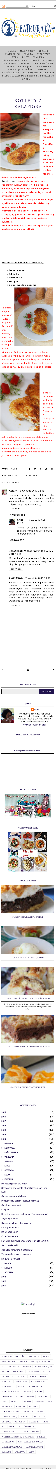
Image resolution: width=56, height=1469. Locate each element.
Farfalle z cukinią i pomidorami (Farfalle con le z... (25, 1241)
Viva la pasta (8, 1361)
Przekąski (25, 66)
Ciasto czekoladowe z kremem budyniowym (28, 1046)
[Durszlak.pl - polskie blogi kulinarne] (28, 1304)
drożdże (19, 1356)
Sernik (43, 51)
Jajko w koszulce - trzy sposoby (28, 958)
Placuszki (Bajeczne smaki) (14, 1183)
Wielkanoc (18, 1371)
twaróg (27, 1366)
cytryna (6, 1422)
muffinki (16, 1402)
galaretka (7, 1376)
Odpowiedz (16, 509)
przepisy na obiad (27, 591)
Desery (9, 66)
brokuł (41, 1437)
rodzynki (25, 1417)
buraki (38, 1391)
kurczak (20, 1407)
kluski (30, 1397)
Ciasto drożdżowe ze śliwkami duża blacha (28, 998)
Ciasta (28, 54)
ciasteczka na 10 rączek (30, 1442)
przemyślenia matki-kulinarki (18, 1437)
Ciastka (38, 57)
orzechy (21, 1376)
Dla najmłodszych (15, 63)
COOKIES (42, 69)
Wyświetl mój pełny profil (35, 724)
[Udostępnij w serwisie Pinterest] (52, 469)
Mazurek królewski (10, 1259)
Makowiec (12, 54)
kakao (5, 1371)
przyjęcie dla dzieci (41, 1361)
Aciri (20, 520)
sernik (43, 1376)
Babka (35, 60)
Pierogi (48, 60)
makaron (7, 1356)
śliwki (27, 1402)
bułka (33, 1376)
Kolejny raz (8, 181)
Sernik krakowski (9, 1245)
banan (27, 1391)
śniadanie (29, 1427)
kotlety (19, 475)
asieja (13, 491)
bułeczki (6, 1452)
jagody (19, 1397)
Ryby (15, 57)
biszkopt (46, 1371)
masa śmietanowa (11, 1391)
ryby (45, 1422)
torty (21, 1387)
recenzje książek (43, 1366)
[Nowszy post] (2, 669)
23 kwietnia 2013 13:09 (37, 578)
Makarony (27, 51)
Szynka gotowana (10, 1218)
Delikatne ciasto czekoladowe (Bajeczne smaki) (24, 1214)
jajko (4, 1402)
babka (40, 1412)
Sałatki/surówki (14, 60)
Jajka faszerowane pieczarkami (17, 1250)
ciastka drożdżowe (12, 1447)
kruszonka (21, 1381)
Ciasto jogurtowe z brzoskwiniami (27, 1087)
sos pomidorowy (10, 1412)
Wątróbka (43, 66)
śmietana (39, 1402)
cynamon (7, 1397)
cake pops (20, 1452)
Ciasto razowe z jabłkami (13, 1196)
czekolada (33, 1356)
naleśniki (34, 1422)
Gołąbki (5, 1209)
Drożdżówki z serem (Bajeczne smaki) (20, 1200)
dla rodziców (35, 1387)
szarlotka (43, 1397)
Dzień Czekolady (9, 1232)
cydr (31, 1452)
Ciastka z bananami (11, 1205)
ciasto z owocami (11, 1432)
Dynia (12, 51)
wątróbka (19, 1422)
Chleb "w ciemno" (9, 1236)
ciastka (23, 1361)
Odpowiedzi (19, 515)
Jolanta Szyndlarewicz (24, 551)
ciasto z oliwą (9, 1417)
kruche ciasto (38, 1381)
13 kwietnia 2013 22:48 (31, 491)
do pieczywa (8, 1442)
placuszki (39, 1417)
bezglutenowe (31, 1432)
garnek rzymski (34, 1447)
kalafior (9, 475)
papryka (33, 1407)
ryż (3, 1427)
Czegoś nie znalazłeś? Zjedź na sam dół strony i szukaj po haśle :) (29, 75)
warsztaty (14, 1427)
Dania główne (43, 63)
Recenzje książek (20, 69)
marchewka (8, 1387)
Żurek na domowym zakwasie (16, 1254)
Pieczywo (44, 54)
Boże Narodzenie (10, 1366)
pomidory (7, 1381)
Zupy (25, 57)
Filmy (46, 1356)
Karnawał (7, 1407)
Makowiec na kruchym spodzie (27, 917)
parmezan (28, 1412)
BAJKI (50, 1402)
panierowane (31, 475)
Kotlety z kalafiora (10, 1227)
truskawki (33, 1371)
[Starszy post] (53, 669)
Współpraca (11, 72)
